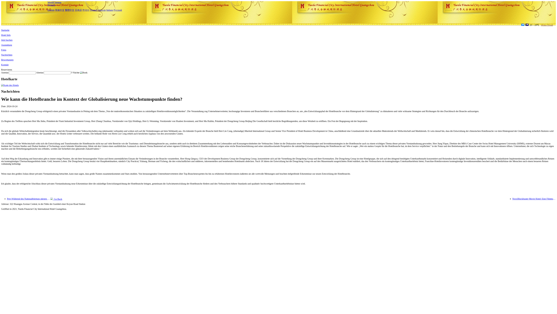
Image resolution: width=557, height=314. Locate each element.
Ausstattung (6, 45)
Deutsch (51, 5)
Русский (118, 10)
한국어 (85, 10)
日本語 (78, 10)
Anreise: (5, 72)
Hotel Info (6, 35)
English (51, 10)
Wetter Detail (547, 25)
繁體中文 (69, 10)
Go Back (57, 199)
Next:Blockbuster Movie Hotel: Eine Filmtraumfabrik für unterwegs (534, 199)
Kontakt (5, 65)
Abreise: (40, 72)
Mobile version (54, 2)
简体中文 (59, 10)
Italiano (109, 10)
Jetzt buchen (6, 40)
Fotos (3, 50)
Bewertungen (7, 60)
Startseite (5, 30)
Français (102, 10)
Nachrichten (6, 55)
